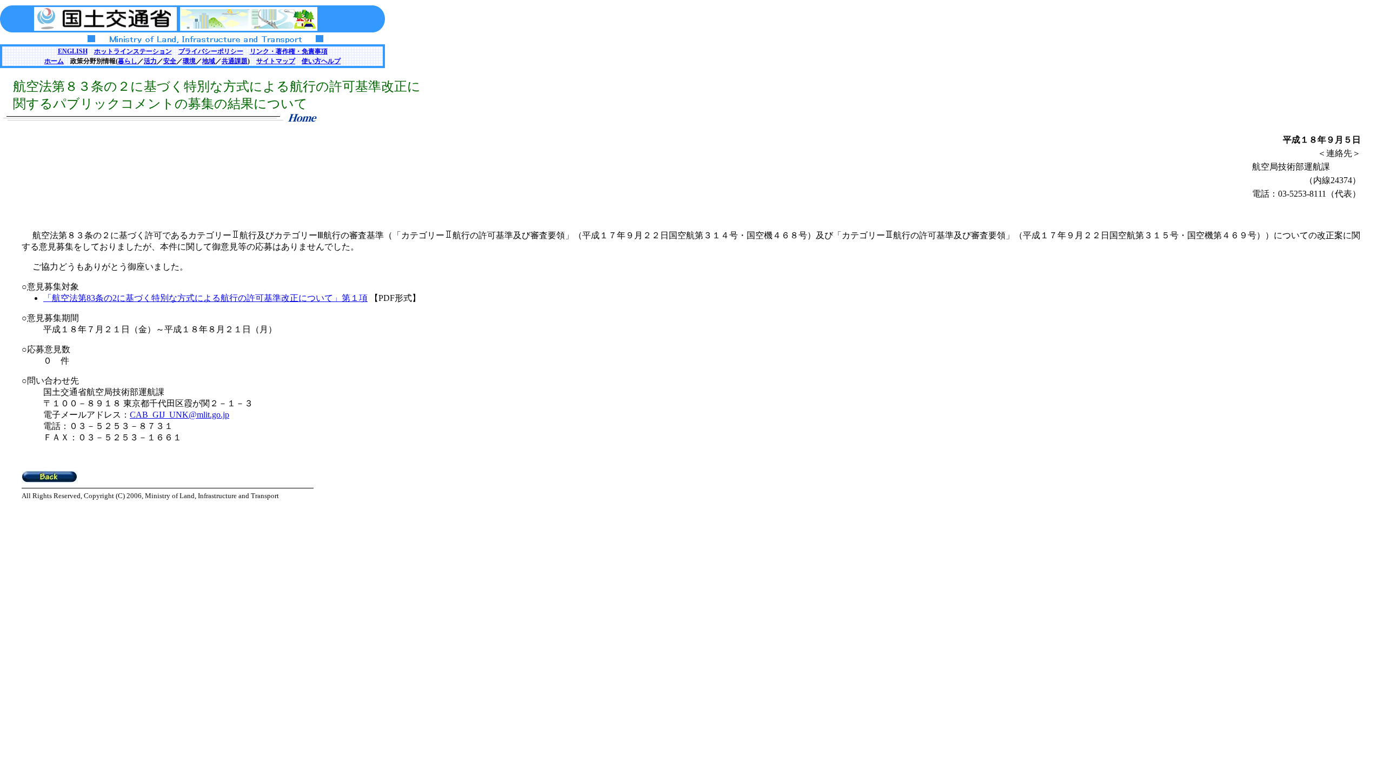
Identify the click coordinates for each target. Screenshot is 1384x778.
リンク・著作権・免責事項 (289, 51)
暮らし (127, 61)
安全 (169, 61)
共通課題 (235, 61)
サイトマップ (275, 61)
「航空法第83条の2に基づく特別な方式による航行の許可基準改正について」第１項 (205, 298)
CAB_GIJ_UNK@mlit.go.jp (179, 414)
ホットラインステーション (133, 51)
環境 (189, 61)
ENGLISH (73, 51)
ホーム (54, 61)
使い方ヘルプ (321, 61)
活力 (150, 61)
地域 (208, 61)
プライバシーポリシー (210, 51)
